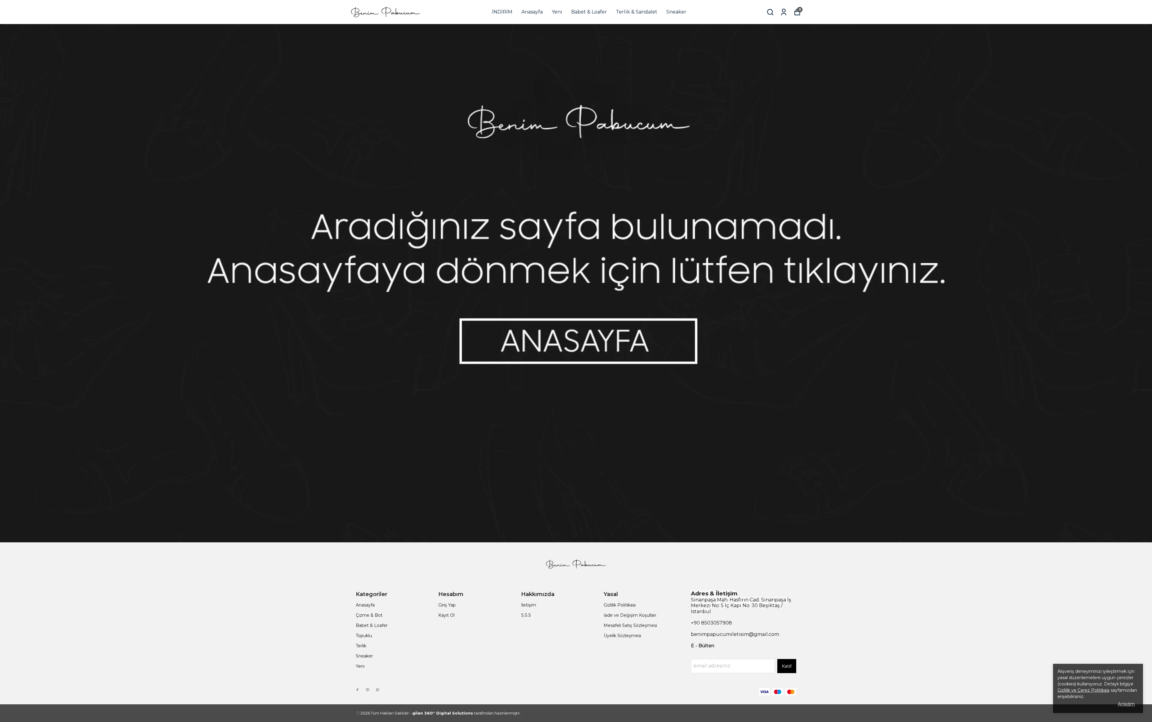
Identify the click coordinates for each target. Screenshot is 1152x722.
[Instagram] (367, 689)
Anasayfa (532, 12)
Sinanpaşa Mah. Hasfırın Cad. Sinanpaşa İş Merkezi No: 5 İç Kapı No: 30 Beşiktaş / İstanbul (741, 605)
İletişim (528, 605)
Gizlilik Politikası (620, 605)
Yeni (557, 12)
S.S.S (526, 615)
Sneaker (676, 12)
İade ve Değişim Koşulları (630, 615)
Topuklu (364, 635)
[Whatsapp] (377, 689)
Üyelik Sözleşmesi (622, 635)
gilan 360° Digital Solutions (442, 713)
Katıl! (787, 666)
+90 (696, 623)
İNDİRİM (502, 12)
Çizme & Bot (369, 615)
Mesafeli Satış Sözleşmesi (630, 625)
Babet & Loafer (589, 12)
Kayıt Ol (446, 615)
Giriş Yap (447, 605)
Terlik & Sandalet (636, 12)
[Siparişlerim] (784, 12)
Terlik (361, 646)
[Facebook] (357, 689)
